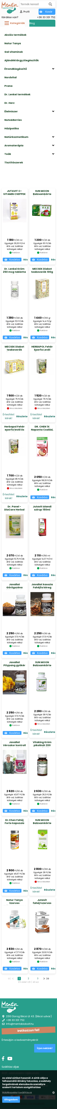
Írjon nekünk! (45, 1048)
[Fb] (3, 1058)
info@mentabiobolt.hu (20, 1024)
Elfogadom (11, 1099)
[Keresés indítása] (50, 4)
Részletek (22, 416)
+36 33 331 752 (46, 17)
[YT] (9, 1058)
